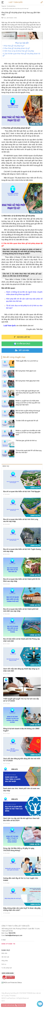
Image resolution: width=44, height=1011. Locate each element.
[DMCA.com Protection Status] (22, 983)
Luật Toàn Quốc (16, 2)
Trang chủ (4, 6)
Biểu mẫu (4, 953)
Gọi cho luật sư (23, 337)
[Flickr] (20, 1007)
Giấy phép (5, 960)
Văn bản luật (5, 957)
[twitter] (8, 1007)
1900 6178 (11, 933)
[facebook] (3, 1007)
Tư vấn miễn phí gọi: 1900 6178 (13, 1005)
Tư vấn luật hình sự (11, 6)
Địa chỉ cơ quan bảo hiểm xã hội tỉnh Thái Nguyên (21, 491)
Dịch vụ (4, 964)
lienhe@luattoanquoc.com (13, 935)
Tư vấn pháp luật (7, 968)
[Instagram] (15, 1007)
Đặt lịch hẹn (23, 350)
